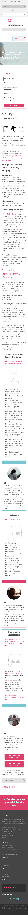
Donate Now (19, 39)
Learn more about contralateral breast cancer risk (14, 697)
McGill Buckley (11, 908)
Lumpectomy (8, 212)
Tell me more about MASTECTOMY (14, 764)
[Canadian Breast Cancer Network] (14, 22)
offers (4, 306)
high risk (10, 680)
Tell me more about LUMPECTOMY (14, 756)
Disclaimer (9, 912)
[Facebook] (14, 898)
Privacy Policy (16, 912)
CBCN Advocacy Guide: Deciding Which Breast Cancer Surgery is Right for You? (13, 158)
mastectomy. (20, 229)
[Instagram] (10, 898)
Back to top (8, 786)
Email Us (4, 837)
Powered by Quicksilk (21, 908)
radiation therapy (11, 214)
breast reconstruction (18, 186)
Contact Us (23, 912)
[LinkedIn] (17, 898)
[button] (24, 14)
